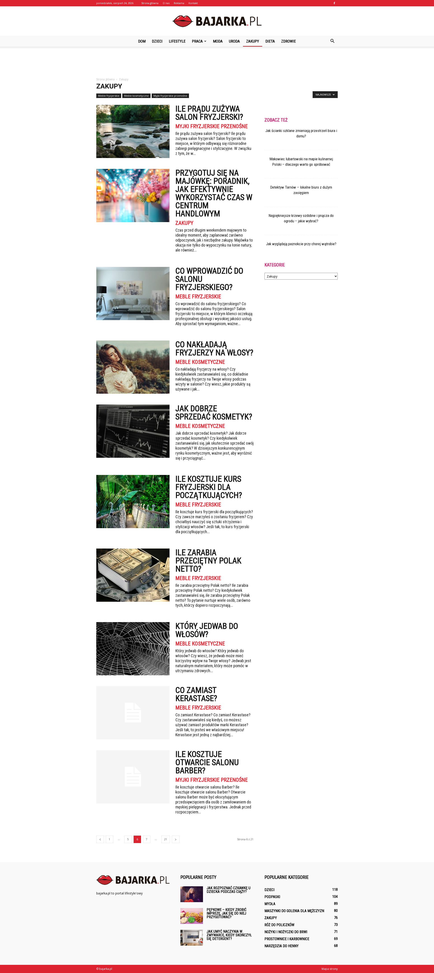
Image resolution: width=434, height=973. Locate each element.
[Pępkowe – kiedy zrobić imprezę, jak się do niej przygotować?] (191, 916)
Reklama (179, 3)
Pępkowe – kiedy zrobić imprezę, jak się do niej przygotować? (226, 913)
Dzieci (157, 41)
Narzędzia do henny (281, 946)
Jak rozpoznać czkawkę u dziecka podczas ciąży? (228, 890)
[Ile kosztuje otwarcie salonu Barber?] (133, 776)
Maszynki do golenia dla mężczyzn (294, 911)
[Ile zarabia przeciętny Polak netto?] (133, 575)
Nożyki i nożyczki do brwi (285, 932)
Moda (218, 41)
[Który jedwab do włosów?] (133, 648)
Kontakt (193, 3)
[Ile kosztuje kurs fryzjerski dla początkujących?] (133, 501)
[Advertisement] (217, 62)
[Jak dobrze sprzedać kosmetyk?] (133, 431)
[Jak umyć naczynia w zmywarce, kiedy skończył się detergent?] (191, 938)
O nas (166, 3)
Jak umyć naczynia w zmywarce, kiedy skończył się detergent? (229, 935)
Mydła (269, 904)
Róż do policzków (279, 925)
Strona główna (149, 3)
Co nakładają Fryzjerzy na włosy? (214, 348)
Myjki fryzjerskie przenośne (170, 95)
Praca (197, 41)
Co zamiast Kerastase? (196, 694)
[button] (332, 41)
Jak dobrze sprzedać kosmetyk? (213, 413)
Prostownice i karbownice (286, 939)
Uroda (234, 41)
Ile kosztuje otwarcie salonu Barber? (207, 762)
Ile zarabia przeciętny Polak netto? (208, 561)
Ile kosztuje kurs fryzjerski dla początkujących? (208, 487)
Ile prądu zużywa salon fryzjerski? (209, 113)
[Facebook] (334, 3)
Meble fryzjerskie (108, 95)
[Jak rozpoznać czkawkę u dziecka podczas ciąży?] (191, 894)
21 (165, 839)
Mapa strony (330, 969)
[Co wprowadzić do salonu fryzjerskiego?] (133, 293)
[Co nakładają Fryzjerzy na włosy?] (133, 367)
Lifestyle (177, 41)
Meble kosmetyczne (136, 95)
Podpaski (272, 897)
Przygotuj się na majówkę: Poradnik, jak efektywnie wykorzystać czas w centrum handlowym (213, 193)
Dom (142, 41)
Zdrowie (288, 41)
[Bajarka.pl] (217, 21)
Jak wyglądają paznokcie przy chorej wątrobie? (301, 244)
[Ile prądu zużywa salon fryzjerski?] (133, 131)
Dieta (270, 41)
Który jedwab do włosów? (206, 630)
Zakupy (252, 41)
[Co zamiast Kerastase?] (133, 712)
